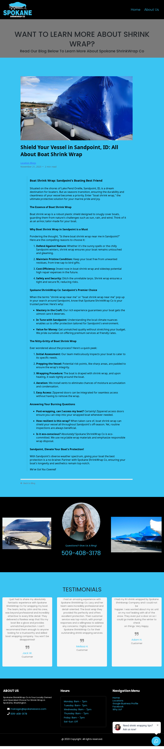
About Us (151, 9)
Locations (118, 700)
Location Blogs (28, 162)
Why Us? (117, 709)
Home (135, 9)
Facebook (118, 706)
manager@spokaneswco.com (28, 709)
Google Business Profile (125, 703)
